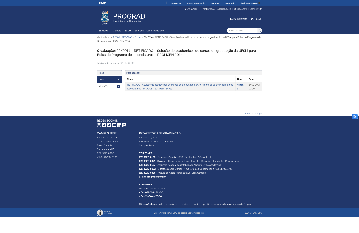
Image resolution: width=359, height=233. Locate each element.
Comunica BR (175, 3)
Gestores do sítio (155, 30)
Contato (117, 30)
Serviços (139, 30)
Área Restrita (256, 9)
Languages (192, 9)
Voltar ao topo (254, 113)
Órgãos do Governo (249, 3)
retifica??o (109, 86)
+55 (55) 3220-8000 (107, 157)
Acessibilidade (224, 9)
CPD (260, 212)
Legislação (230, 3)
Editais (128, 30)
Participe (215, 3)
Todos (109, 79)
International (208, 9)
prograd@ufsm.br (156, 176)
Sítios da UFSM (240, 9)
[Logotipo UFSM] (105, 16)
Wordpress (199, 212)
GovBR (102, 3)
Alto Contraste (239, 18)
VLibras (257, 18)
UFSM (253, 212)
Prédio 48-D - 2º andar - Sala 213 (156, 141)
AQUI (149, 203)
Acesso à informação (196, 3)
